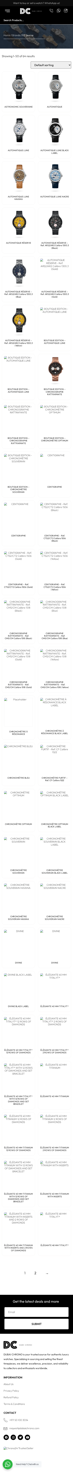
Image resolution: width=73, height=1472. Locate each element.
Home (7, 35)
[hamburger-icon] (7, 11)
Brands (16, 35)
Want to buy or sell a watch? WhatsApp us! (36, 3)
